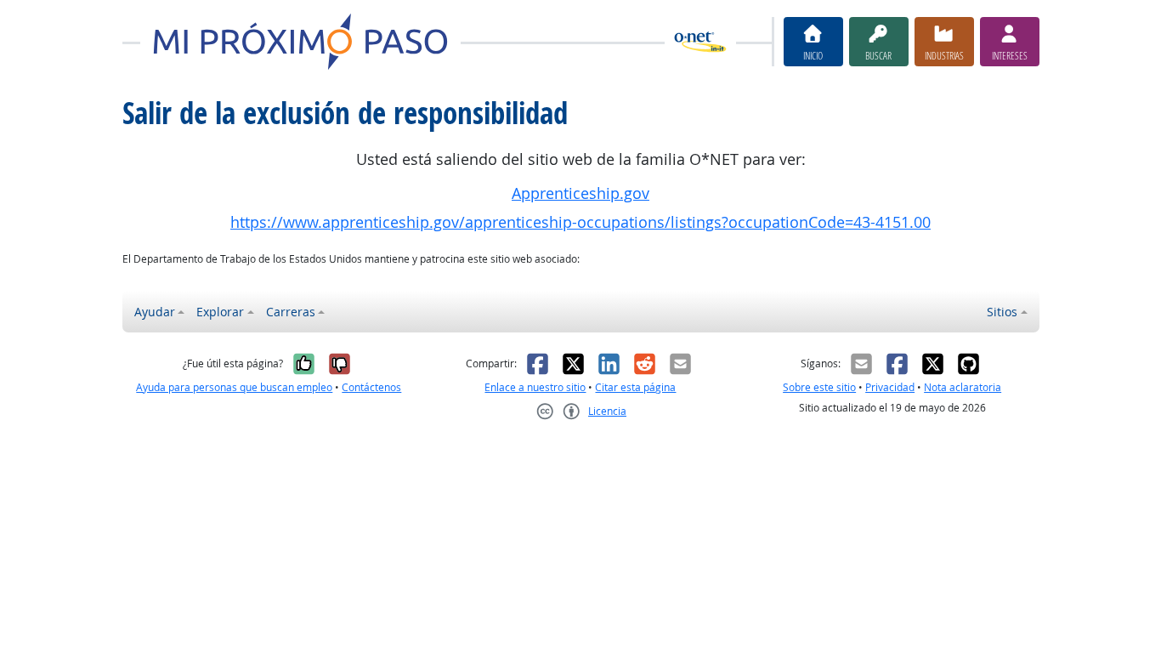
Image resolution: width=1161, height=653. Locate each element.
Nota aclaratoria (962, 387)
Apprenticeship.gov (580, 193)
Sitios (1002, 312)
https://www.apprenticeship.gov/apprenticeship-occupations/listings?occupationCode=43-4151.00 (580, 222)
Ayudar (154, 312)
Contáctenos (371, 387)
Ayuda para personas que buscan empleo (234, 387)
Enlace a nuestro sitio (535, 387)
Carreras (290, 312)
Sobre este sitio (819, 387)
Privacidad (890, 387)
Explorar (220, 312)
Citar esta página (635, 387)
